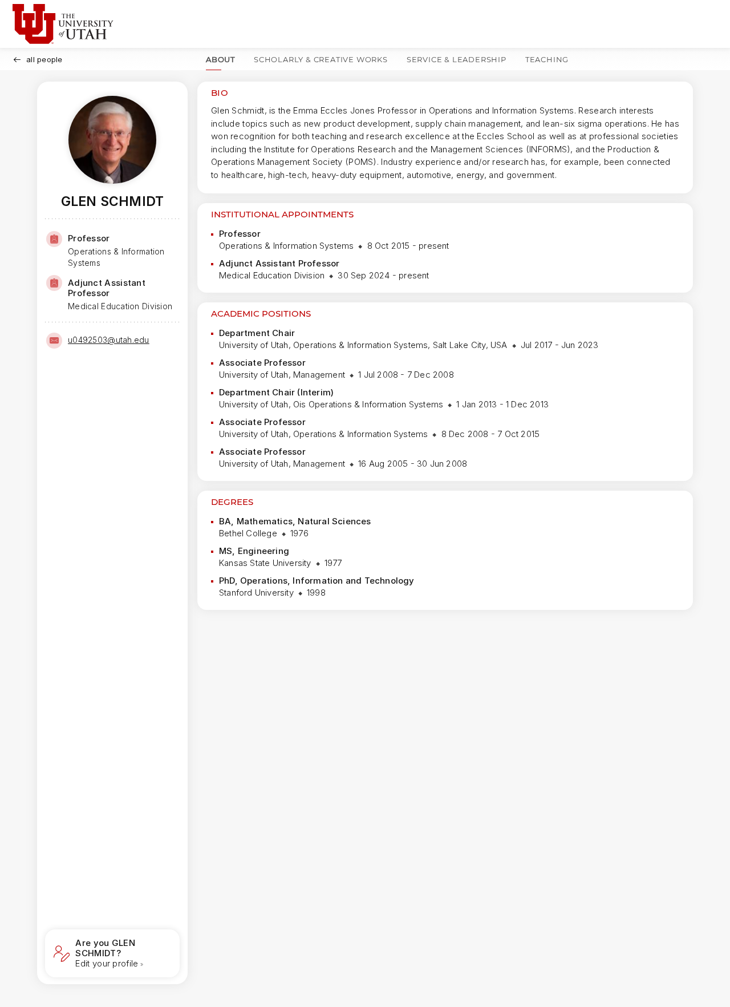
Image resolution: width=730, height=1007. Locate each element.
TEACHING (547, 59)
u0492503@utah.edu (108, 340)
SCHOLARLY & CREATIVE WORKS (321, 59)
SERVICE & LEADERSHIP (456, 59)
